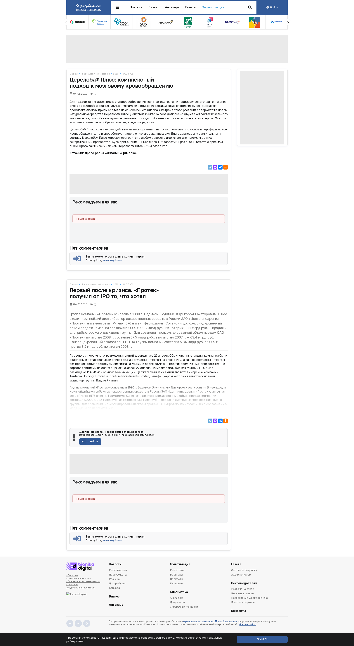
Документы (177, 602)
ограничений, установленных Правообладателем (210, 621)
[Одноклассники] (225, 167)
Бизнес (153, 7)
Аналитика (176, 598)
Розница (114, 579)
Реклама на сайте (242, 589)
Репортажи (177, 570)
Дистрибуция (117, 583)
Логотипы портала (243, 602)
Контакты (238, 611)
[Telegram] (210, 167)
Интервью (176, 583)
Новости (136, 7)
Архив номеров (241, 574)
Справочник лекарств (184, 606)
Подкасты (176, 579)
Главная (74, 73)
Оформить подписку (244, 570)
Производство (118, 574)
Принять (262, 639)
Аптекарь (172, 7)
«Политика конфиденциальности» (78, 577)
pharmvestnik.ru (247, 624)
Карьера (114, 587)
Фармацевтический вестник (95, 73)
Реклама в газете (242, 593)
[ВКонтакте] (220, 167)
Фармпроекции (213, 7)
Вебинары (176, 574)
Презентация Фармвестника (249, 597)
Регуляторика (118, 570)
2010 (116, 73)
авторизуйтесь (112, 260)
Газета (190, 7)
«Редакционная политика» (80, 587)
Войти (274, 7)
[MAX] (215, 167)
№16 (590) (127, 73)
